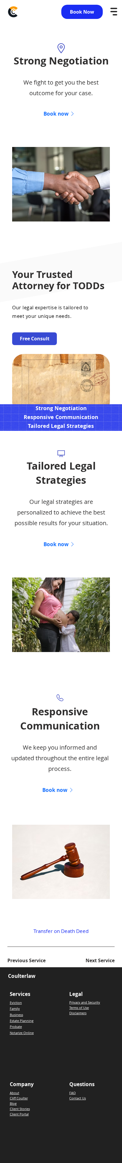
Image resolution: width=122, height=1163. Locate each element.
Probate (16, 1026)
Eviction (16, 1002)
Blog (13, 1103)
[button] (60, 790)
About (14, 1093)
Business (16, 1014)
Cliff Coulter (19, 1098)
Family (15, 1008)
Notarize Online (22, 1033)
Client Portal (19, 1114)
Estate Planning (21, 1020)
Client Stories (20, 1109)
